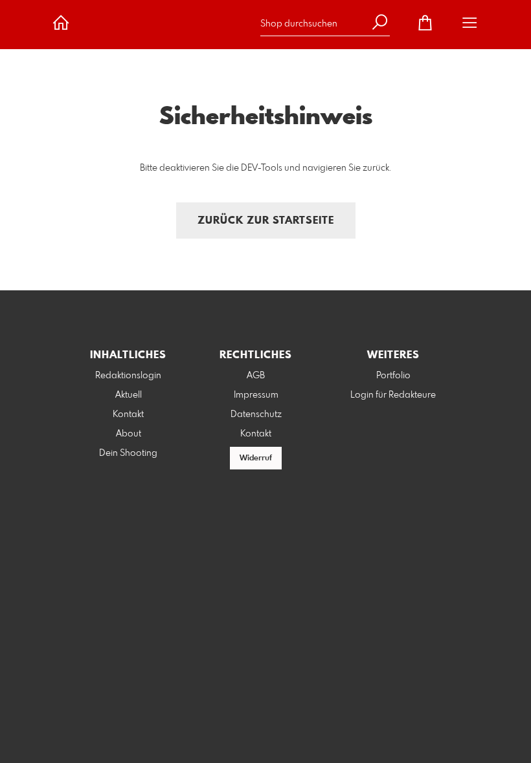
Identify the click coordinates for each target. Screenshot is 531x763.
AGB (256, 375)
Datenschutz (256, 414)
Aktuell (128, 395)
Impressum (256, 395)
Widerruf (256, 458)
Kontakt (128, 414)
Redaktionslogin (128, 375)
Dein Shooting (128, 453)
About (128, 433)
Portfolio (393, 375)
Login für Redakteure (393, 395)
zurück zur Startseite (266, 220)
